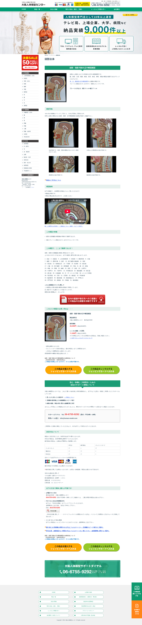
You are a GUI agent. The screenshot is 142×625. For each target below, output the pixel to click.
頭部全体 (26, 160)
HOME (24, 9)
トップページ (52, 55)
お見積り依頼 (88, 592)
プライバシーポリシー (88, 610)
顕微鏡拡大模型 (28, 168)
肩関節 (25, 105)
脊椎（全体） (27, 81)
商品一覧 (37, 9)
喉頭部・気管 (27, 157)
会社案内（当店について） (54, 615)
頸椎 (25, 83)
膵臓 (25, 123)
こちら (32, 187)
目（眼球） (27, 146)
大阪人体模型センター (70, 620)
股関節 (25, 92)
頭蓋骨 (25, 78)
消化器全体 (27, 136)
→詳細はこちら (69, 397)
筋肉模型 (26, 143)
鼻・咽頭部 (27, 151)
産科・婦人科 (27, 162)
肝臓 (25, 126)
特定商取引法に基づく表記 (88, 606)
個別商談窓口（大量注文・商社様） (88, 597)
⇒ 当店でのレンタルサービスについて (81, 338)
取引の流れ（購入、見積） (74, 9)
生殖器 (25, 134)
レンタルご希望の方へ (98, 9)
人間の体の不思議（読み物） (88, 615)
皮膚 (25, 154)
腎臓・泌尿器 (27, 131)
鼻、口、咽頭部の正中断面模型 (79, 81)
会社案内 (117, 9)
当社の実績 (53, 9)
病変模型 (26, 165)
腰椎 (25, 86)
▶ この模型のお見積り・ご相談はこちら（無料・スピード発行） (64, 226)
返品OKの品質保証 (88, 601)
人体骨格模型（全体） (29, 75)
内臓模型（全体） (28, 112)
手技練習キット (28, 170)
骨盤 (25, 89)
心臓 (25, 128)
